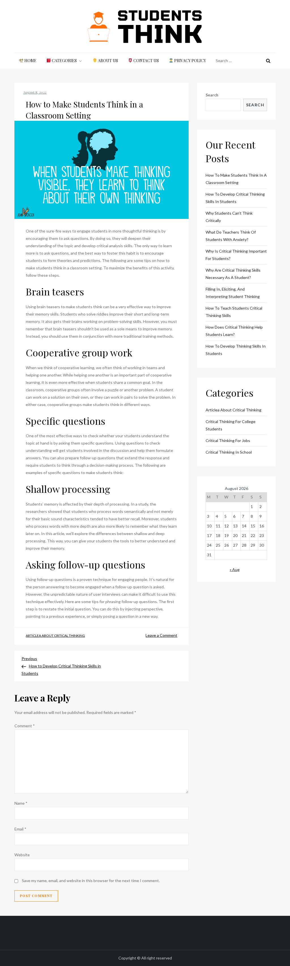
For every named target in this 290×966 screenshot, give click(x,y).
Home (30, 60)
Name (20, 803)
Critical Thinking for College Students (230, 425)
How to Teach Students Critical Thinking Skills (234, 312)
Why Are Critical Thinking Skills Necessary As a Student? (233, 274)
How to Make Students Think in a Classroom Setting (236, 179)
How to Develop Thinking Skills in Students (236, 350)
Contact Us (146, 60)
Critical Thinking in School (229, 452)
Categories (64, 60)
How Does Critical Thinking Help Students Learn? (234, 331)
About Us (107, 60)
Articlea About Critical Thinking (55, 635)
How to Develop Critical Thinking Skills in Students (235, 198)
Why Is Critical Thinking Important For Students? (236, 255)
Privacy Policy (189, 60)
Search (212, 94)
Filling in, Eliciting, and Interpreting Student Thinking (233, 293)
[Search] (268, 61)
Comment (24, 725)
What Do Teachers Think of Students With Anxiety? (231, 236)
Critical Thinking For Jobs (228, 440)
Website (22, 854)
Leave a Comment (161, 635)
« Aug (235, 569)
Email (20, 829)
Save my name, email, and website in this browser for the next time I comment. (91, 880)
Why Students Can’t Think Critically (229, 217)
